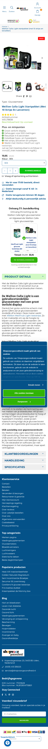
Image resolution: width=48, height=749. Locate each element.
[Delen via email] (30, 96)
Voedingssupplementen (13, 540)
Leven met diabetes (11, 606)
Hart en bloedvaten (11, 603)
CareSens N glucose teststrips (16, 584)
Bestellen (6, 487)
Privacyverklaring (10, 525)
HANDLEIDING (14, 460)
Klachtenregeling (10, 506)
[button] (37, 11)
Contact (5, 483)
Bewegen (6, 625)
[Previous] (6, 58)
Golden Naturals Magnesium (15, 575)
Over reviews (8, 509)
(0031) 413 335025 (13, 666)
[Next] (42, 58)
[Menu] (4, 7)
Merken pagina (9, 537)
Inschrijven (24, 720)
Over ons (6, 516)
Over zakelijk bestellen (12, 513)
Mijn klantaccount (10, 500)
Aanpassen (23, 401)
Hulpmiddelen (9, 628)
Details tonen (34, 385)
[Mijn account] (37, 3)
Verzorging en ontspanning (15, 619)
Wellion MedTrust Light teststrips (24, 315)
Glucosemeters (9, 544)
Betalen (5, 490)
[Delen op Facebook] (24, 96)
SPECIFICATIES (15, 467)
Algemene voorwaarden (13, 519)
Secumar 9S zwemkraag (13, 581)
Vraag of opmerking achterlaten (21, 176)
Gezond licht (8, 612)
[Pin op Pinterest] (27, 96)
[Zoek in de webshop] (12, 7)
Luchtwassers (8, 553)
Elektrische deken (10, 556)
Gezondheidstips (10, 638)
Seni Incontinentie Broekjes (15, 578)
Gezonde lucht (9, 609)
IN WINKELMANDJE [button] (24, 260)
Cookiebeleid (8, 522)
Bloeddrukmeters (10, 547)
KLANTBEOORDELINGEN (21, 453)
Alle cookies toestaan (24, 393)
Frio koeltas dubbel (11, 588)
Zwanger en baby (10, 635)
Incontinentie (8, 632)
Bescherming (8, 622)
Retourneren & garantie (13, 496)
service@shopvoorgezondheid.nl (20, 670)
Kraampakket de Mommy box (16, 591)
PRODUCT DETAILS (18, 276)
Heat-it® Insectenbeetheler (15, 571)
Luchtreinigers (9, 550)
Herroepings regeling (12, 503)
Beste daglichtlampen (12, 560)
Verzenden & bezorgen (13, 493)
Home (4, 27)
